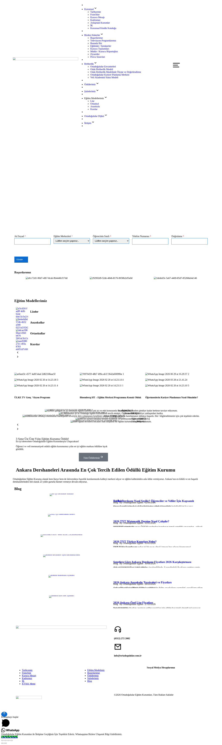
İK (23, 681)
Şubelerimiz (93, 678)
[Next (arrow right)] (5, 743)
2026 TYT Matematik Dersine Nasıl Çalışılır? (141, 521)
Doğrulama (177, 236)
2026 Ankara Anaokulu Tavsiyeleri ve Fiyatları (142, 582)
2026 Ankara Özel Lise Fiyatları (133, 602)
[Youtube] (158, 672)
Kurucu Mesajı (29, 675)
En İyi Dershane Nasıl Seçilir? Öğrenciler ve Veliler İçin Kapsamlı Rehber (153, 501)
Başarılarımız (93, 673)
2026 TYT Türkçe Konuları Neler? (135, 541)
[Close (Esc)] (2, 740)
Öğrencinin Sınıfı (102, 236)
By (131, 502)
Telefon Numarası (141, 236)
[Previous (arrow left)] (2, 743)
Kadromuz (27, 678)
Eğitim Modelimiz (96, 670)
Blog (89, 681)
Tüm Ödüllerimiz (91, 458)
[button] (17, 278)
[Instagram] (150, 672)
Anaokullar (37, 322)
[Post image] (22, 312)
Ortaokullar (37, 333)
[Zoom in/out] (11, 740)
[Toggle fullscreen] (8, 740)
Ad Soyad (20, 236)
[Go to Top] (4, 714)
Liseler (34, 311)
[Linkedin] (167, 672)
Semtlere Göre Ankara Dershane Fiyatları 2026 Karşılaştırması (152, 562)
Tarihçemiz (27, 670)
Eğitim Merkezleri (63, 236)
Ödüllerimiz (93, 675)
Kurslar (35, 344)
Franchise (26, 673)
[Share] (5, 740)
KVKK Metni (28, 683)
